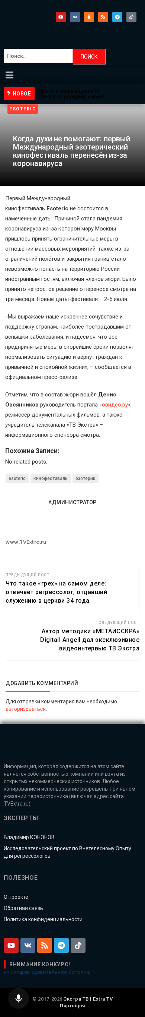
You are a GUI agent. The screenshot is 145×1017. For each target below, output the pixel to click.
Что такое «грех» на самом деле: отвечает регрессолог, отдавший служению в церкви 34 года (56, 592)
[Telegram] (117, 17)
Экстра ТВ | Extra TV (88, 999)
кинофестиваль (50, 478)
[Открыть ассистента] (18, 998)
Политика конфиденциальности (43, 919)
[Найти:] (38, 57)
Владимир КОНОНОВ (29, 837)
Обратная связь (23, 908)
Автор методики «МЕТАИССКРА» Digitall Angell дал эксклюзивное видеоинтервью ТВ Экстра (89, 640)
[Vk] (75, 17)
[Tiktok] (131, 17)
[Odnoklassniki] (89, 17)
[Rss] (103, 17)
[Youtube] (61, 17)
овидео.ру (115, 404)
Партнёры (72, 1005)
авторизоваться (26, 709)
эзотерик (85, 478)
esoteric (17, 478)
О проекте (16, 897)
